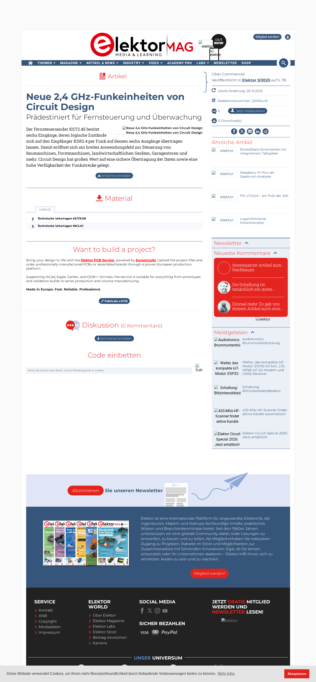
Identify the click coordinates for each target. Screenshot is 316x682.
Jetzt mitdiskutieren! (250, 111)
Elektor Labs (104, 626)
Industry (132, 63)
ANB (43, 616)
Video (154, 63)
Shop (246, 63)
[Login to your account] (288, 37)
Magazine (69, 63)
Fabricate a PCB (115, 301)
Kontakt (46, 610)
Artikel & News (100, 63)
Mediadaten (50, 627)
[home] (31, 62)
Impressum (49, 632)
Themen (44, 63)
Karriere (100, 643)
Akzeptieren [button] (297, 674)
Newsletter (225, 63)
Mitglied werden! (267, 37)
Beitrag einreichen (110, 637)
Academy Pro (179, 63)
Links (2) (45, 209)
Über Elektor (104, 615)
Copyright (48, 621)
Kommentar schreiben (116, 338)
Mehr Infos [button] (226, 674)
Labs (201, 63)
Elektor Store (104, 632)
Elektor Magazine (108, 621)
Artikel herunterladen (116, 175)
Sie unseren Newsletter (117, 490)
